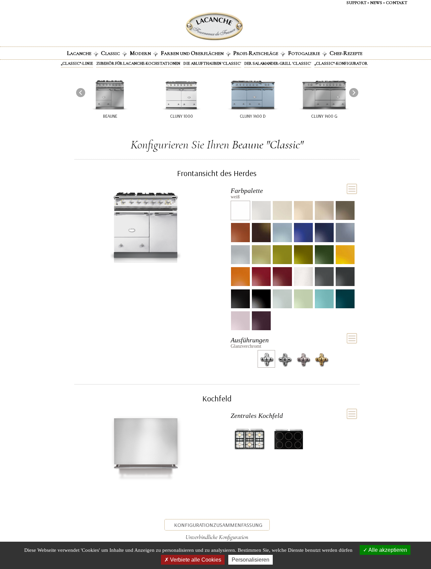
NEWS (376, 2)
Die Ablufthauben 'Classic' (212, 63)
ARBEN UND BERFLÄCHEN (192, 53)
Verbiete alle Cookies (195, 560)
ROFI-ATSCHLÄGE (255, 53)
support (356, 2)
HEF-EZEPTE (346, 53)
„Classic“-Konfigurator (340, 63)
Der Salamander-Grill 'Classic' (277, 63)
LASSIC (110, 53)
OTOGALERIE (304, 53)
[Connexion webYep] (188, 26)
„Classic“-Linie (77, 63)
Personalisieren (250, 560)
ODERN (140, 53)
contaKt (396, 2)
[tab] (294, 192)
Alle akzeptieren (387, 550)
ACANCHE (79, 53)
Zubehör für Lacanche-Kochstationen (138, 63)
